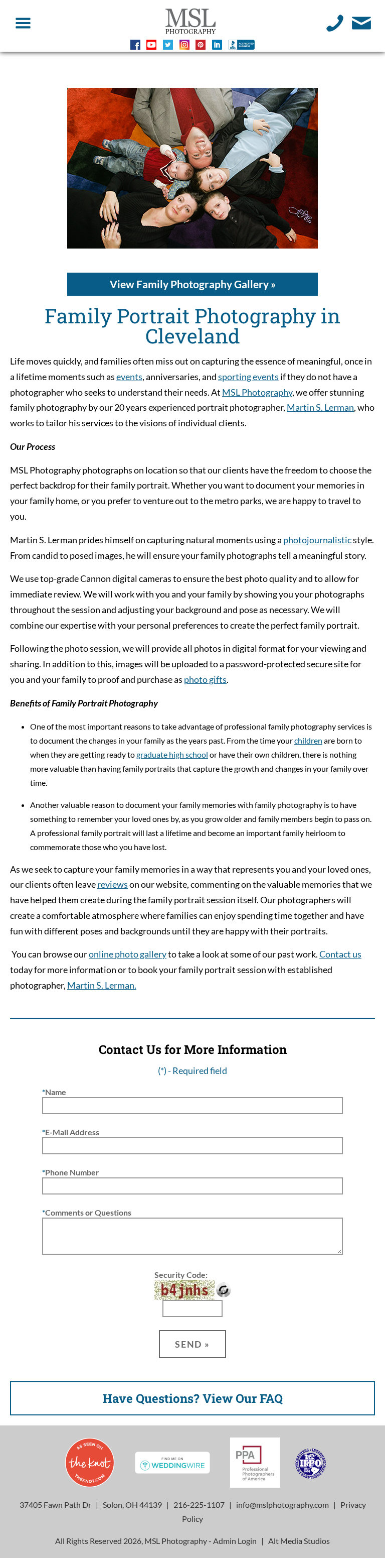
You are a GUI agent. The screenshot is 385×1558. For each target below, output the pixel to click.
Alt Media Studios (299, 1540)
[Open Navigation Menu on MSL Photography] (23, 22)
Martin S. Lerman (320, 407)
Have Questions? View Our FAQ (193, 1398)
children (308, 740)
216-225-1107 (199, 1504)
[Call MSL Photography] (335, 22)
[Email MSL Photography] (361, 22)
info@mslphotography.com (282, 1504)
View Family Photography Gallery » (193, 284)
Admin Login (235, 1540)
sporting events (248, 377)
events (129, 377)
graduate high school (172, 754)
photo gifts (205, 679)
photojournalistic (317, 540)
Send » (192, 1344)
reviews (112, 884)
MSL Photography (257, 392)
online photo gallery (127, 954)
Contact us (340, 954)
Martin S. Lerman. (101, 985)
